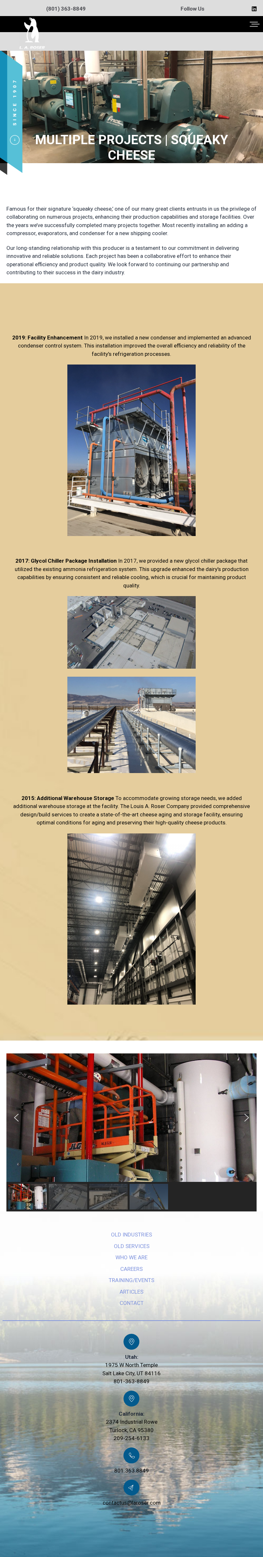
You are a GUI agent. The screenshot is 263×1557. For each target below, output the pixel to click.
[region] (131, 1132)
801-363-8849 (131, 1381)
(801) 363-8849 (66, 8)
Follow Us (192, 8)
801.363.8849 (131, 1470)
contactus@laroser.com (132, 1503)
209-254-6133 (131, 1438)
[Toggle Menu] (255, 24)
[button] (16, 1118)
